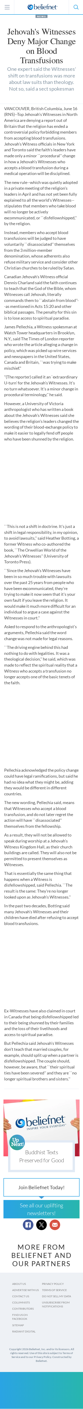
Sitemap (18, 1325)
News (41, 16)
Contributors (23, 1308)
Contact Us (20, 1296)
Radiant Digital (24, 1331)
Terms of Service (54, 1290)
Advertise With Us (25, 1290)
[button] (76, 7)
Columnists (21, 1302)
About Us (19, 1284)
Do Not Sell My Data (56, 1296)
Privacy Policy (53, 1284)
